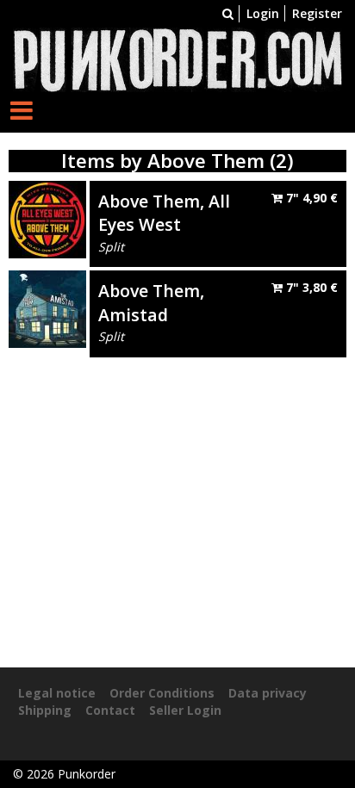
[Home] (177, 58)
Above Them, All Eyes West (164, 212)
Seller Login (185, 710)
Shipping (45, 710)
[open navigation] (21, 109)
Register (317, 13)
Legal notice (57, 693)
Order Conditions (162, 693)
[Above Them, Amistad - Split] (47, 308)
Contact (110, 710)
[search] (228, 13)
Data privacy (267, 693)
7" (310, 197)
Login (262, 13)
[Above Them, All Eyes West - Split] (47, 218)
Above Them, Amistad (151, 302)
